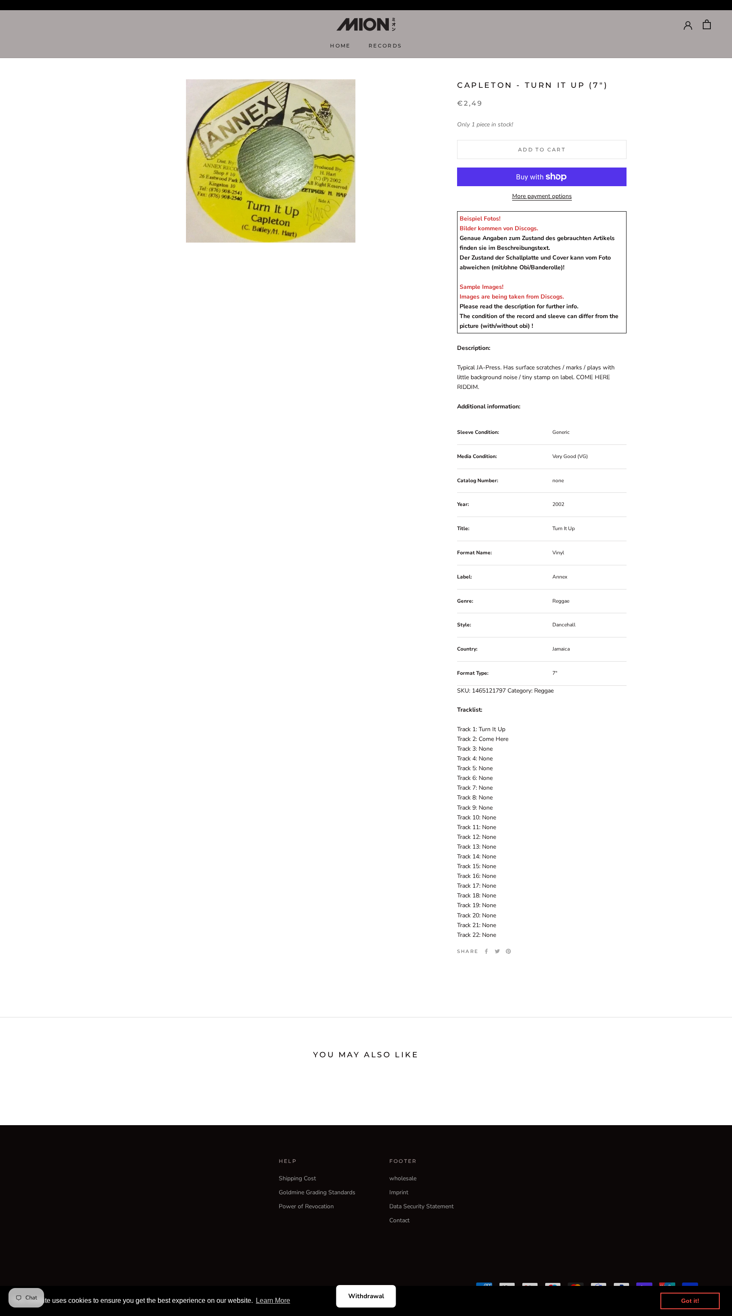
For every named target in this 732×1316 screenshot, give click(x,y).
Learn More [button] (273, 1300)
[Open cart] (707, 24)
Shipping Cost (297, 1178)
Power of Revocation (306, 1206)
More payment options (542, 196)
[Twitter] (497, 951)
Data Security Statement (421, 1206)
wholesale (402, 1178)
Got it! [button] (690, 1300)
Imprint (398, 1192)
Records (385, 45)
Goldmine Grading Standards (317, 1192)
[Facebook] (486, 951)
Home (340, 45)
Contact (399, 1220)
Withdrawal (366, 1296)
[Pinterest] (508, 951)
